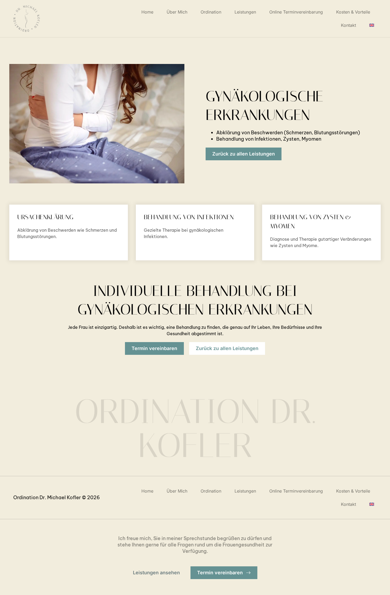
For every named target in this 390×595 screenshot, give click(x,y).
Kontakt (348, 25)
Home (147, 12)
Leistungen (245, 12)
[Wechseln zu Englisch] (372, 25)
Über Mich (177, 12)
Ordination (211, 12)
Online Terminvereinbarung (296, 12)
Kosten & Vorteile (353, 12)
